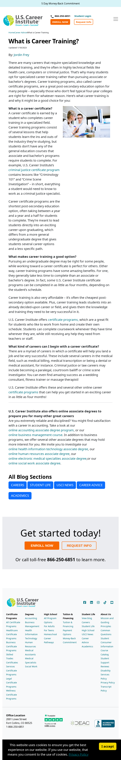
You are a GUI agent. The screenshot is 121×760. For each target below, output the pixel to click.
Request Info (83, 21)
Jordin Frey (21, 55)
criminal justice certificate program (34, 170)
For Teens (49, 630)
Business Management (32, 624)
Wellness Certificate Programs (11, 694)
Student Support (105, 660)
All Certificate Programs (13, 624)
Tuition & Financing (68, 624)
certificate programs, (63, 319)
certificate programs (23, 392)
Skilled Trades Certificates (12, 658)
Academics (87, 646)
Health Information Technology (31, 634)
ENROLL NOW (60, 21)
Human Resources (30, 644)
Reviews (105, 666)
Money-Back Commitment (70, 640)
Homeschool (50, 634)
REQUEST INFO (79, 545)
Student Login (82, 16)
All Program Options (50, 620)
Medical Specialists (30, 660)
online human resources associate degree (39, 454)
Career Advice (85, 640)
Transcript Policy (106, 688)
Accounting (31, 618)
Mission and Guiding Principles (107, 622)
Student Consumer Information (107, 642)
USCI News (87, 634)
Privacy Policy (108, 682)
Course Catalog (105, 652)
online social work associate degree (34, 463)
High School (88, 630)
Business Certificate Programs (11, 646)
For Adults (49, 626)
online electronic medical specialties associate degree (47, 458)
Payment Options (67, 632)
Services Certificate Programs (11, 670)
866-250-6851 (62, 16)
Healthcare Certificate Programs (12, 634)
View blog (87, 618)
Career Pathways (49, 640)
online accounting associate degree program (41, 430)
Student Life (88, 626)
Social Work (31, 666)
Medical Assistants (30, 652)
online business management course (35, 435)
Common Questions (106, 632)
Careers (86, 622)
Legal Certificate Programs (11, 682)
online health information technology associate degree (48, 449)
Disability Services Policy (105, 674)
